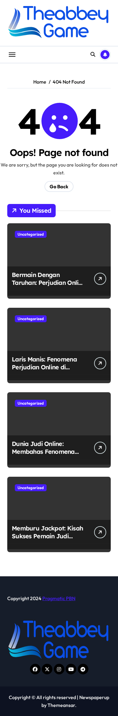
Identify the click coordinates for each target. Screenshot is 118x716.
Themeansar (61, 705)
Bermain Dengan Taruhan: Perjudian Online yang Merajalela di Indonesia (48, 286)
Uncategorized (31, 234)
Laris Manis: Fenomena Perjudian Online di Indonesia (44, 367)
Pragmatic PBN (58, 598)
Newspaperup (94, 697)
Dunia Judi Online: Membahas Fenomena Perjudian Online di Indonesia (43, 455)
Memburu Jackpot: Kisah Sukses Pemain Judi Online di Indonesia (47, 536)
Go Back (59, 186)
